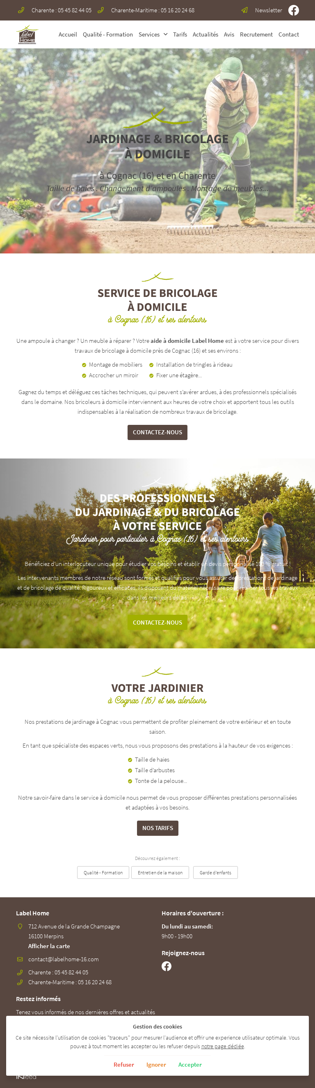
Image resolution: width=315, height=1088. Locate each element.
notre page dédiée (222, 1046)
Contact (288, 34)
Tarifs (180, 34)
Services (149, 34)
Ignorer (156, 1064)
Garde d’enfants (215, 872)
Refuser (124, 1064)
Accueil (68, 34)
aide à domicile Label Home (187, 340)
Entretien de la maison (160, 872)
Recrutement (256, 34)
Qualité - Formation (108, 34)
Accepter (190, 1064)
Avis (229, 34)
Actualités (205, 34)
